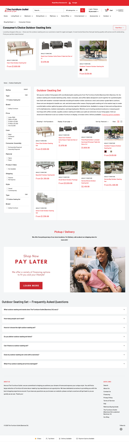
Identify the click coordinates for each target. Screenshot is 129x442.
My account (93, 11)
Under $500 (11, 117)
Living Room (15, 16)
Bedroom (28, 16)
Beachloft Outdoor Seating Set (45, 175)
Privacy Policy (108, 397)
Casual (10, 188)
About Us (107, 388)
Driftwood (11, 136)
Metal (9, 160)
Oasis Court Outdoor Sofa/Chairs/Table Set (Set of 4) (56, 57)
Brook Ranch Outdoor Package (68, 180)
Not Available (12, 169)
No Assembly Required (15, 147)
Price (8, 113)
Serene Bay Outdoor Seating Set (113, 180)
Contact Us (107, 391)
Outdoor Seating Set (15, 83)
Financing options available (111, 114)
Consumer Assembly (13, 143)
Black (9, 134)
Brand (8, 104)
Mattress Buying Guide (111, 407)
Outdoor (106, 16)
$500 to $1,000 (12, 119)
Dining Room (40, 16)
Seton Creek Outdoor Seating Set (45, 212)
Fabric (10, 158)
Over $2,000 (11, 125)
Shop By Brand (8, 22)
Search (106, 385)
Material (9, 154)
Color (8, 130)
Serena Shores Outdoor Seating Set (88, 182)
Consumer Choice (25, 22)
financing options (18, 350)
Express (10, 177)
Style (8, 184)
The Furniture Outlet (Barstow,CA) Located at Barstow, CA (112, 412)
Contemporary (12, 190)
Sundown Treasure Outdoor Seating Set (92, 66)
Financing (107, 394)
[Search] (82, 10)
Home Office (65, 16)
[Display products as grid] (118, 121)
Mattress (53, 16)
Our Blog (106, 417)
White (10, 138)
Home (6, 16)
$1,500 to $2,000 (13, 123)
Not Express (11, 179)
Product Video (11, 165)
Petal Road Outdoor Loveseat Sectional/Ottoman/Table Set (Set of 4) (90, 142)
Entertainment (79, 16)
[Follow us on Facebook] (121, 429)
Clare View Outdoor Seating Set (16, 63)
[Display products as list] (121, 121)
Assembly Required (14, 149)
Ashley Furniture (12, 60)
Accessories (94, 16)
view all (25, 89)
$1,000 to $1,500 (13, 121)
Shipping (9, 173)
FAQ (105, 403)
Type (7, 96)
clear (26, 95)
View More (118, 27)
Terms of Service (109, 400)
